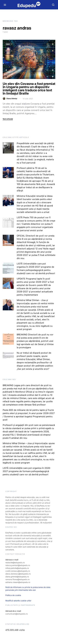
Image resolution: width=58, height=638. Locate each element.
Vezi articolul (8, 119)
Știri (8, 44)
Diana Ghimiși (11, 98)
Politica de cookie (13, 595)
